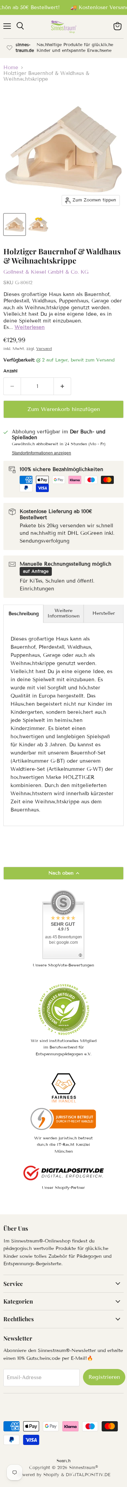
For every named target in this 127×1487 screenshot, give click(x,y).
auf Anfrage (35, 571)
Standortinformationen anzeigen (41, 453)
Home (10, 68)
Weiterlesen (30, 327)
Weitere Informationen (63, 613)
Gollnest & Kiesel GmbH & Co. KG (45, 272)
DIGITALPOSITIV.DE (88, 1475)
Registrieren (104, 1377)
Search (63, 1461)
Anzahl (10, 371)
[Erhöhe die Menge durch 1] (62, 386)
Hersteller (103, 613)
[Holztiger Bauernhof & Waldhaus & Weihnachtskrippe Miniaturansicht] (14, 224)
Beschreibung (23, 614)
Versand (44, 348)
